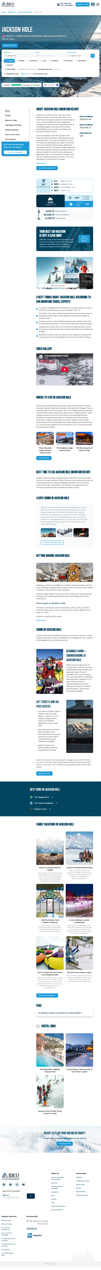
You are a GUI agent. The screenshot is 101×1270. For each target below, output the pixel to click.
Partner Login (80, 1184)
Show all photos (59, 285)
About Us (54, 1183)
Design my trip (82, 4)
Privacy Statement (57, 1210)
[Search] (93, 56)
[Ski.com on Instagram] (17, 1184)
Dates (37, 52)
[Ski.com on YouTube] (23, 1184)
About (7, 111)
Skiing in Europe (7, 1224)
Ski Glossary (5, 1249)
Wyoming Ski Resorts (25, 12)
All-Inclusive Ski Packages (7, 1234)
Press (53, 1195)
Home (4, 12)
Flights (21, 60)
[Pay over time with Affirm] (51, 85)
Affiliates (79, 1177)
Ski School (82, 60)
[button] (50, 273)
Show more (41, 163)
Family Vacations (12, 130)
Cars (44, 60)
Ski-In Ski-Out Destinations (6, 1228)
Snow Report (10, 139)
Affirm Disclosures (82, 1195)
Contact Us (54, 1192)
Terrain (8, 116)
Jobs (52, 1202)
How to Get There (12, 135)
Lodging (10, 60)
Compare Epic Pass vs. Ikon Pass (9, 1245)
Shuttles (55, 60)
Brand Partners (81, 1191)
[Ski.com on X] (10, 1184)
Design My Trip (10, 45)
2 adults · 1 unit (76, 56)
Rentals (10, 65)
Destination (8, 52)
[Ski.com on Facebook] (4, 1184)
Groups (78, 1188)
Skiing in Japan (6, 1220)
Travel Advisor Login (82, 1181)
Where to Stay (11, 120)
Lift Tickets (68, 60)
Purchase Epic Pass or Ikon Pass (9, 1239)
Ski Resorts (11, 12)
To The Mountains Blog (7, 1254)
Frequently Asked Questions (57, 1187)
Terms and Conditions (58, 1206)
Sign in (23, 74)
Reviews (54, 1199)
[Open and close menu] (97, 4)
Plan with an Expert (47, 168)
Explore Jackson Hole (52, 542)
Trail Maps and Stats (13, 125)
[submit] (31, 1196)
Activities (33, 60)
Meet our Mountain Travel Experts (57, 1178)
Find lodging (44, 458)
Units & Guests (72, 52)
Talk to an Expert (15, 152)
